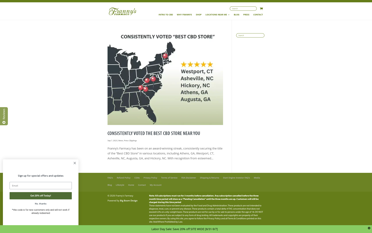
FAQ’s (110, 177)
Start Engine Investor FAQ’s (236, 177)
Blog (110, 185)
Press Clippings (130, 140)
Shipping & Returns (209, 177)
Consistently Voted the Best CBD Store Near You (154, 133)
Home (131, 185)
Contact (142, 185)
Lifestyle (120, 185)
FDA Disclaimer (188, 177)
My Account (156, 185)
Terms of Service (169, 177)
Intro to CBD (166, 15)
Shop (199, 15)
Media (257, 177)
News (120, 140)
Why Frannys (184, 15)
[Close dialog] (74, 163)
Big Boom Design (129, 200)
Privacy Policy (150, 177)
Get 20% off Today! (40, 195)
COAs (137, 177)
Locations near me (216, 15)
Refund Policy (123, 177)
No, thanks (40, 203)
